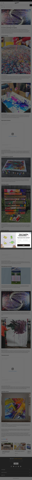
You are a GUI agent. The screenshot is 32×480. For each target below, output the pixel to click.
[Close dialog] (30, 233)
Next (24, 245)
